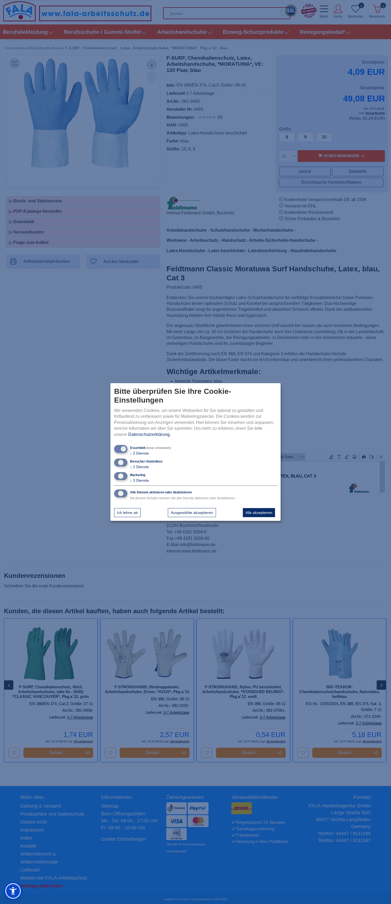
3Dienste (139, 480)
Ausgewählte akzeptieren (192, 512)
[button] (13, 891)
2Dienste (139, 453)
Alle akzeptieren (259, 512)
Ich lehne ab (127, 512)
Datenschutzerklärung (149, 434)
